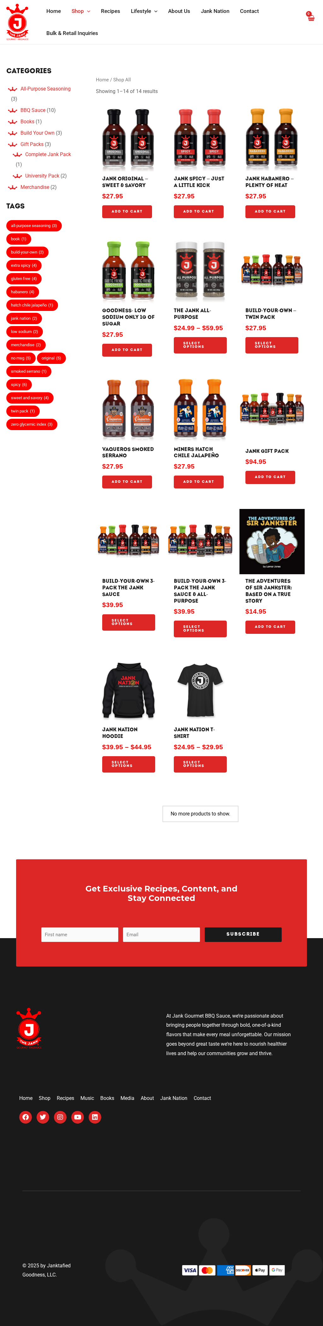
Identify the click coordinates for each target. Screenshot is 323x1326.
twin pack (23, 411)
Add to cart (127, 211)
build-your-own (27, 252)
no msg (21, 358)
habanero (22, 291)
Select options (193, 345)
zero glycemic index (32, 424)
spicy (19, 384)
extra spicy (24, 265)
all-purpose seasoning (34, 225)
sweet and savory (30, 397)
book (18, 239)
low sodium (24, 331)
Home (102, 80)
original (51, 358)
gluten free (24, 278)
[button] (87, 11)
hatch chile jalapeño (32, 305)
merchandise (26, 344)
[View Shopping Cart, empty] (311, 22)
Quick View (128, 166)
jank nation (24, 318)
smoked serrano (29, 371)
